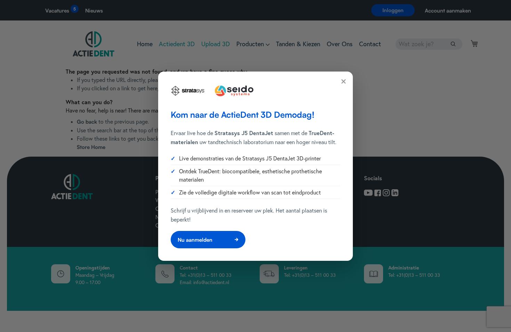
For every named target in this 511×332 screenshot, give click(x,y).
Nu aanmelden (195, 239)
